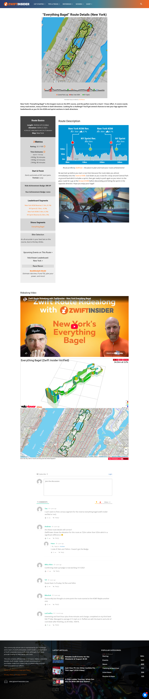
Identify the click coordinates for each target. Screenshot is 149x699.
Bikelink (48, 595)
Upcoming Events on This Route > (38, 252)
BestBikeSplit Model (38, 271)
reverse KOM (80, 176)
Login (110, 474)
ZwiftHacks (82, 99)
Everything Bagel (38, 227)
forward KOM (84, 181)
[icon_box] (16, 681)
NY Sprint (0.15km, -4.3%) (38, 208)
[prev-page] (54, 689)
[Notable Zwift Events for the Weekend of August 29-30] (58, 659)
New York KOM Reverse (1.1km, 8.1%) (38, 205)
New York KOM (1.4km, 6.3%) (38, 212)
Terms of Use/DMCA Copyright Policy (17, 670)
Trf (46, 580)
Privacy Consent (21, 675)
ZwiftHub (78, 168)
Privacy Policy (9, 675)
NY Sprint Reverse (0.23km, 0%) (38, 215)
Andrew (62, 546)
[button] (141, 4)
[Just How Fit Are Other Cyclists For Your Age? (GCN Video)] (58, 670)
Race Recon (38, 266)
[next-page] (57, 689)
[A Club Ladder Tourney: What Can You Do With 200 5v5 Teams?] (58, 682)
